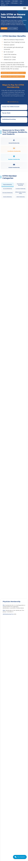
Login (21, 3)
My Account (3, 5)
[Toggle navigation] (24, 8)
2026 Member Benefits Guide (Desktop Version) (12, 73)
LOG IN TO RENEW (12, 28)
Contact (7, 3)
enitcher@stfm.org (13, 101)
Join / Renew (7, 1)
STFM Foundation (14, 3)
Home (2, 1)
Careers (2, 3)
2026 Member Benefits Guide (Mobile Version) (12, 76)
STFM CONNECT (15, 1)
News (21, 1)
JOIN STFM (3, 28)
